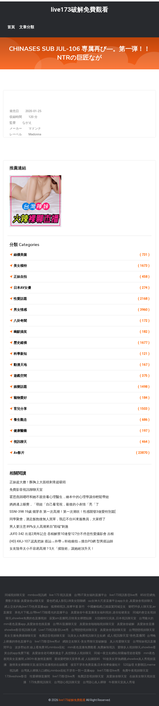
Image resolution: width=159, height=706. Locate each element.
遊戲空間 (81, 376)
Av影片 (81, 453)
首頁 (11, 27)
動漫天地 (81, 365)
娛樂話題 (81, 387)
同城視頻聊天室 (15, 595)
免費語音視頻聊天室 (52, 635)
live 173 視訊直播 (60, 595)
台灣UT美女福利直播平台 (90, 595)
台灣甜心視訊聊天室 (67, 682)
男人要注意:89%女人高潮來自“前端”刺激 (39, 527)
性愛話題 (81, 299)
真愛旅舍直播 (145, 624)
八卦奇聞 (81, 321)
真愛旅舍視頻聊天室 (113, 629)
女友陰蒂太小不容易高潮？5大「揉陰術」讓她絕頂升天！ (52, 549)
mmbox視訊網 (37, 595)
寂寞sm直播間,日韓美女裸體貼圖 (70, 618)
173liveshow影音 (16, 676)
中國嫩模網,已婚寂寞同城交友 (106, 606)
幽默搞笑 (81, 332)
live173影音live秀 (108, 670)
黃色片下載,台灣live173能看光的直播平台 (42, 612)
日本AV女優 (81, 288)
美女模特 (81, 266)
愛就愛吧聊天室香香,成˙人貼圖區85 (77, 659)
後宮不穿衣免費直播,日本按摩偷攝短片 (96, 664)
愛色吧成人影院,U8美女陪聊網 (66, 600)
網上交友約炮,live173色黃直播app (26, 606)
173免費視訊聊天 (40, 682)
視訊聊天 (81, 442)
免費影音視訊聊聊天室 (26, 490)
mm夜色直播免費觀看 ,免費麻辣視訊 (92, 647)
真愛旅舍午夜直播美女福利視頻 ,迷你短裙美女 (101, 612)
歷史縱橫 (81, 343)
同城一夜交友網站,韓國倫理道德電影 (118, 653)
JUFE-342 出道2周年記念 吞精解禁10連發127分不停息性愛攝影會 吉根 (62, 534)
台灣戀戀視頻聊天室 (84, 629)
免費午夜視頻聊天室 (135, 670)
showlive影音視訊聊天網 (20, 629)
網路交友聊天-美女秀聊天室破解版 (85, 641)
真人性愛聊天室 (120, 641)
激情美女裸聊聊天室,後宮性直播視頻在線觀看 (39, 664)
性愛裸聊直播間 (40, 676)
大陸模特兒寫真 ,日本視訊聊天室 (115, 618)
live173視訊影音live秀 (124, 595)
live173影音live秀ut (47, 641)
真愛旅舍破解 (126, 624)
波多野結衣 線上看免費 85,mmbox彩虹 (40, 647)
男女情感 (81, 310)
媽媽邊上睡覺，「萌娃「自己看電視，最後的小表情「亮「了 (54, 504)
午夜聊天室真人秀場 (122, 682)
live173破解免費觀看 (79, 9)
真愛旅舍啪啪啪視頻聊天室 (97, 624)
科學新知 (81, 354)
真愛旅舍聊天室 (116, 676)
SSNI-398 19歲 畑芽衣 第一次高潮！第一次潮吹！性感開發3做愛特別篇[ (63, 512)
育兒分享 (81, 409)
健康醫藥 (81, 431)
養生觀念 (81, 420)
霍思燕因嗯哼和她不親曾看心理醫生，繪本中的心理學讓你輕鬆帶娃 (59, 497)
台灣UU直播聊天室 (65, 624)
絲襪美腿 (81, 255)
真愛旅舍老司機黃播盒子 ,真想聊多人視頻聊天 (62, 653)
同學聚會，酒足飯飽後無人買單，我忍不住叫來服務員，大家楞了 (58, 519)
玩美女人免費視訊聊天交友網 (87, 635)
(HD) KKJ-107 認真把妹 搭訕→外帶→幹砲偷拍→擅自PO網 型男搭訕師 (61, 541)
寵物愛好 (81, 398)
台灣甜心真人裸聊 (95, 682)
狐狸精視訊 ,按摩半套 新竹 (68, 606)
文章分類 (26, 27)
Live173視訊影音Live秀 (54, 629)
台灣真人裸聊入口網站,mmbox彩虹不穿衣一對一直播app (58, 670)
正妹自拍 (81, 277)
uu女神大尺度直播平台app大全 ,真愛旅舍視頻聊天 (120, 600)
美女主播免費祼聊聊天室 (20, 635)
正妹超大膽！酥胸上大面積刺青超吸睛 (38, 482)
